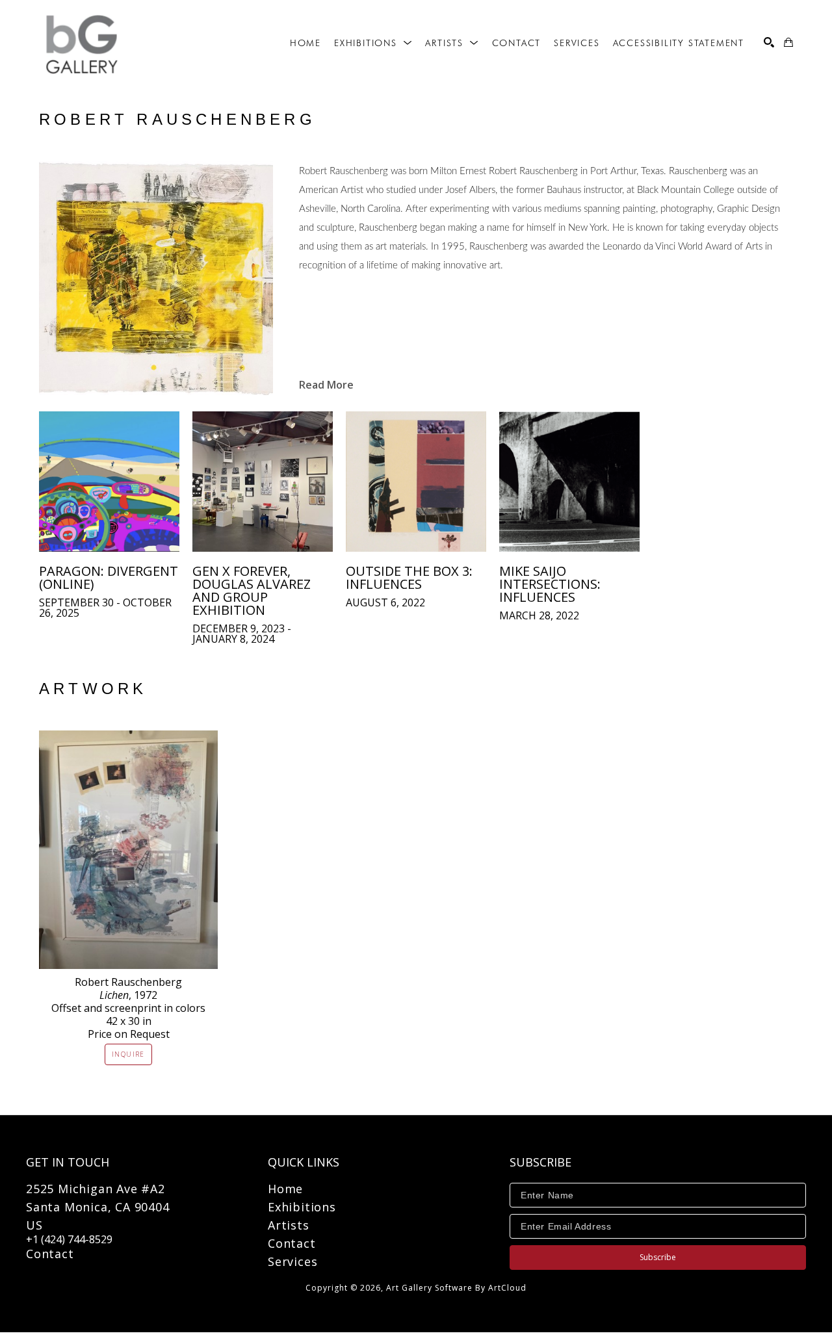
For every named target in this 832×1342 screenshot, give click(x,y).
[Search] (769, 42)
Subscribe (658, 1257)
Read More (326, 385)
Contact (50, 1253)
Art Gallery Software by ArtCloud (456, 1287)
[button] (373, 43)
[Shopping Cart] (788, 42)
